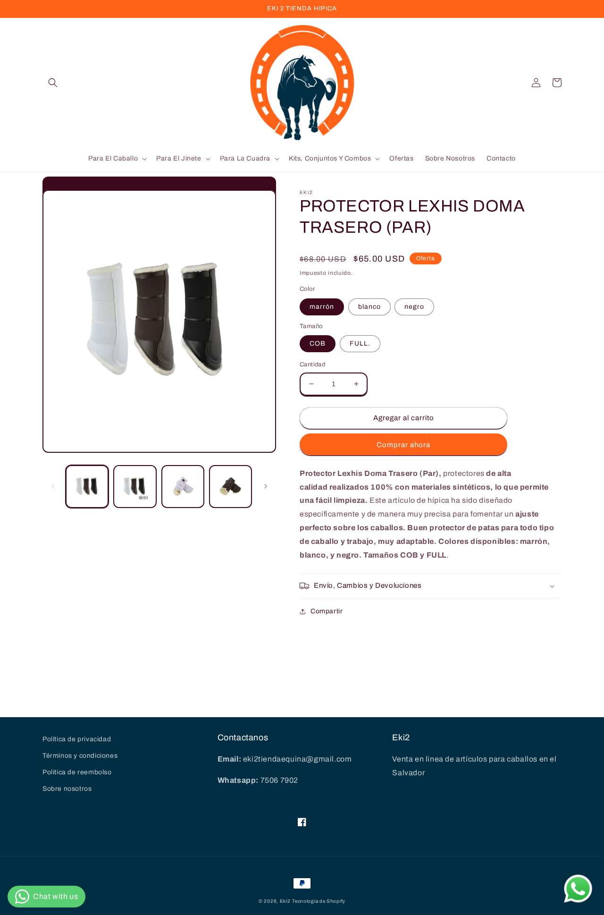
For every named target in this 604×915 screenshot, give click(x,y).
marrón (322, 306)
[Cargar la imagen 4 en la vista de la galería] (230, 486)
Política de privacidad (76, 739)
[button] (52, 82)
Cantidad (312, 364)
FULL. (360, 343)
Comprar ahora (403, 445)
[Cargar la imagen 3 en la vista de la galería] (182, 486)
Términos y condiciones (79, 755)
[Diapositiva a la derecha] (265, 486)
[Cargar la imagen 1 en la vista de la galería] (87, 486)
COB (318, 343)
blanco (369, 306)
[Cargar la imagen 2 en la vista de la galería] (134, 486)
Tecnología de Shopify (318, 901)
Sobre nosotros (67, 788)
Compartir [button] (326, 611)
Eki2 (285, 901)
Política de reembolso (77, 772)
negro (414, 306)
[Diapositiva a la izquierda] (52, 486)
